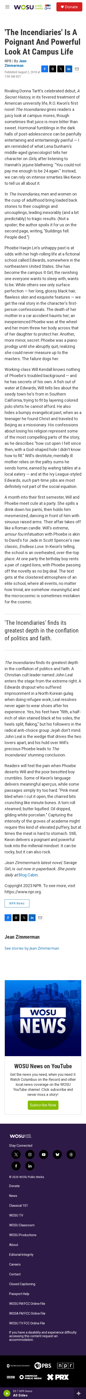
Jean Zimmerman (15, 63)
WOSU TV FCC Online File (27, 1323)
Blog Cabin (28, 875)
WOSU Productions (22, 1235)
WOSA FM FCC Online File (27, 1313)
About (13, 1245)
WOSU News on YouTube (43, 1066)
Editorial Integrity (21, 1254)
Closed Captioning (22, 1284)
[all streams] (80, 1393)
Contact (15, 1274)
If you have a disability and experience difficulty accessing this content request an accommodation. (43, 1336)
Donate (71, 7)
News (13, 1196)
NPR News (17, 903)
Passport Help (19, 1294)
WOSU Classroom (22, 1225)
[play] (7, 1393)
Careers (15, 1264)
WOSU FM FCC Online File (27, 1303)
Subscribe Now (43, 1104)
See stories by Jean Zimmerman (32, 948)
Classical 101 (18, 1205)
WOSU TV (16, 1215)
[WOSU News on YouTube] (43, 1018)
